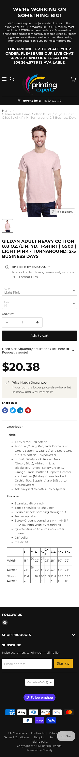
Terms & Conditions (16, 737)
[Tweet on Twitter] (13, 410)
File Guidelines (17, 733)
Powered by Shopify (39, 750)
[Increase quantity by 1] (38, 322)
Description (15, 426)
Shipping (39, 737)
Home (6, 110)
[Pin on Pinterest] (28, 410)
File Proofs (37, 733)
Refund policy (39, 741)
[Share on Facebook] (5, 410)
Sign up (63, 663)
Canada (37, 682)
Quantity (8, 313)
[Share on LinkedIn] (20, 410)
